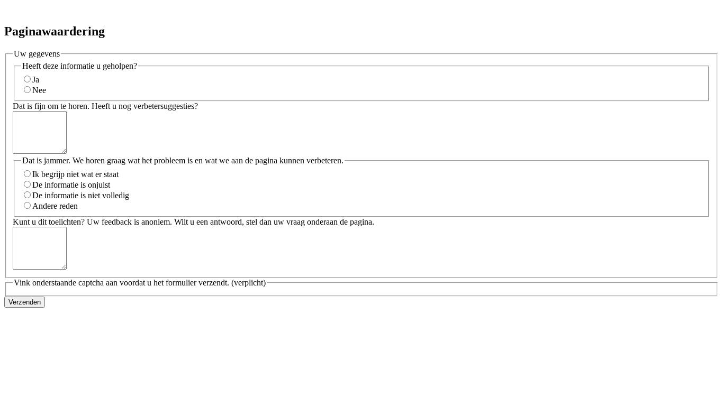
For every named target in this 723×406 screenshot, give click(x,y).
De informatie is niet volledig (80, 195)
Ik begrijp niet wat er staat (75, 174)
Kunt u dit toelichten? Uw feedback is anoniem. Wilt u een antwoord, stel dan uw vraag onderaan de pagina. (193, 221)
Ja (35, 79)
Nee (39, 90)
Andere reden (55, 205)
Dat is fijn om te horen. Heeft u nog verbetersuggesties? (105, 106)
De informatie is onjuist (71, 184)
